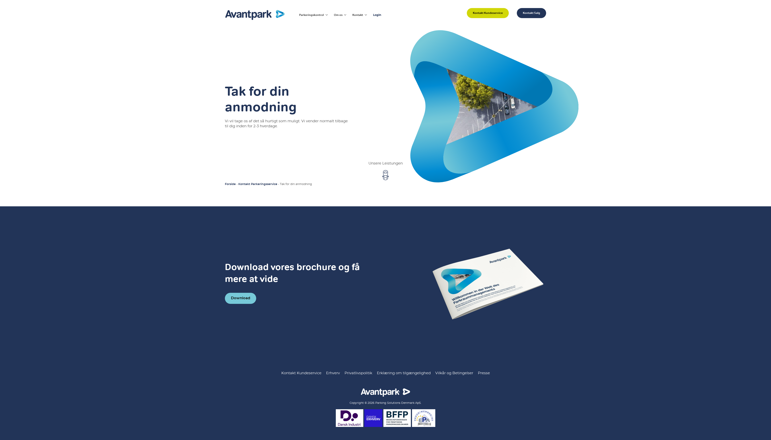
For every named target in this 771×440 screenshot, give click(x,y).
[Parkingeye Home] (255, 14)
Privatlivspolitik (358, 373)
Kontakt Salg (531, 13)
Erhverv (333, 373)
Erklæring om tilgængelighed (404, 373)
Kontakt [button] (357, 15)
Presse (484, 373)
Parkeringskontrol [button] (311, 15)
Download (240, 298)
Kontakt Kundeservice (488, 13)
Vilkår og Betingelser (454, 373)
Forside (230, 184)
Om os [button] (338, 15)
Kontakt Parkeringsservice (257, 184)
